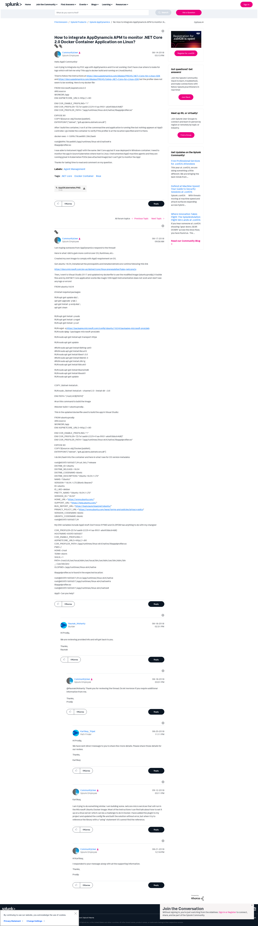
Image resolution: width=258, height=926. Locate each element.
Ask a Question (188, 12)
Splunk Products (78, 22)
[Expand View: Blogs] (97, 4)
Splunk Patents (88, 918)
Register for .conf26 (186, 53)
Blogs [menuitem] (94, 4)
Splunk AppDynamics (99, 22)
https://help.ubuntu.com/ (83, 502)
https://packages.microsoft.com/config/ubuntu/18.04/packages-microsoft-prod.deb (108, 328)
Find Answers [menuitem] (67, 4)
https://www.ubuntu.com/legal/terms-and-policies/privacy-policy (111, 509)
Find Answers (60, 22)
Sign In (246, 4)
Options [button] (197, 22)
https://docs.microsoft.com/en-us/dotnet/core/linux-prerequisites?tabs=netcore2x (95, 269)
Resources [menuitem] (121, 4)
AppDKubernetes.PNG (69, 187)
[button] (162, 31)
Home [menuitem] (28, 4)
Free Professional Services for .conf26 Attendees (185, 162)
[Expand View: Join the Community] (56, 4)
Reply (156, 204)
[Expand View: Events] (87, 4)
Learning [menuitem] (106, 4)
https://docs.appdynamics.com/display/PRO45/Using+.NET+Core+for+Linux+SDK (98, 79)
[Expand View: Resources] (127, 4)
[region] (39, 918)
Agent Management (74, 169)
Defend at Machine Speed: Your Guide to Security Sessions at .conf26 (185, 189)
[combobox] (112, 12)
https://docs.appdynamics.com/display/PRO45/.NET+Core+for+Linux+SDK (123, 75)
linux (98, 175)
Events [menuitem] (82, 4)
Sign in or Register (227, 912)
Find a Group (186, 135)
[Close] (75, 913)
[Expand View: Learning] (111, 4)
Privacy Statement (12, 921)
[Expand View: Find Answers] (75, 4)
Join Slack (186, 97)
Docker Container (84, 175)
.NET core (67, 175)
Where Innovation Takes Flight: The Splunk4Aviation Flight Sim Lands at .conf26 (185, 216)
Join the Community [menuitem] (46, 4)
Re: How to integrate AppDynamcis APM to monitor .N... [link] (139, 22)
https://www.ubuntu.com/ (81, 499)
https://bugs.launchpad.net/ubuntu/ (93, 506)
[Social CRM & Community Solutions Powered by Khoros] (197, 897)
